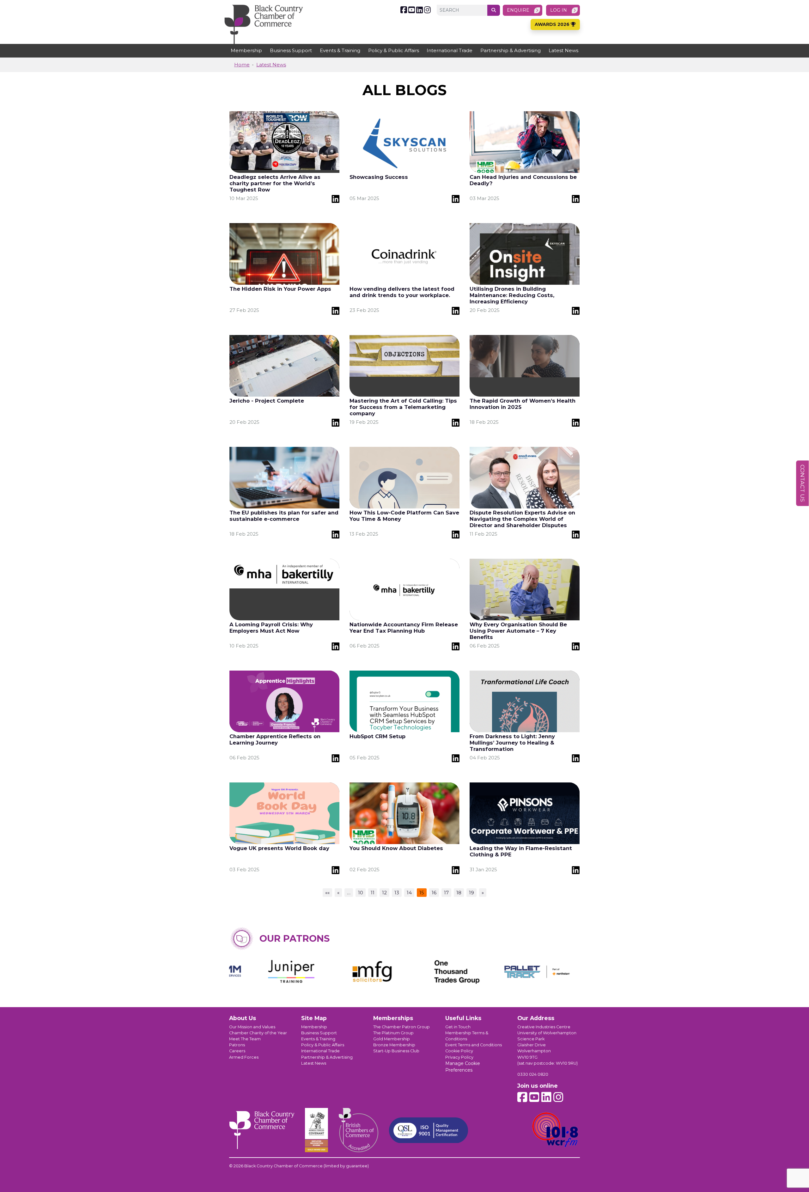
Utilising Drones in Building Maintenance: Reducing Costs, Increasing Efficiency (512, 295)
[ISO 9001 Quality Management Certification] (428, 1130)
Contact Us (802, 483)
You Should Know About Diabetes (396, 848)
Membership (246, 50)
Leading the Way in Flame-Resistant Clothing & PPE (521, 851)
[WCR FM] (555, 1130)
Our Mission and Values (252, 1027)
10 (360, 893)
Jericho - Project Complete (266, 401)
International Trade (449, 50)
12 (384, 893)
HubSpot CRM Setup (377, 736)
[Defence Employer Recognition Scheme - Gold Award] (316, 1130)
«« (327, 893)
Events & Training (340, 50)
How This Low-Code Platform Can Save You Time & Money (404, 515)
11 (372, 893)
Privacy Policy (459, 1057)
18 (458, 893)
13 (396, 893)
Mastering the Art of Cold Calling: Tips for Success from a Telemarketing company (403, 407)
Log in (558, 10)
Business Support (291, 50)
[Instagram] (427, 10)
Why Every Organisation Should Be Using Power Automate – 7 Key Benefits (518, 630)
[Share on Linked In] (335, 199)
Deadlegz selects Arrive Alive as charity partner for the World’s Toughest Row (274, 183)
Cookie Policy (459, 1051)
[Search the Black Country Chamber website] (493, 10)
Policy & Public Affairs (393, 50)
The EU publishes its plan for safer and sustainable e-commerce (283, 515)
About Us (242, 1018)
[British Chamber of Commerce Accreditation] (358, 1130)
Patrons (237, 1045)
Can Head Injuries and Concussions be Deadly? (523, 180)
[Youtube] (411, 10)
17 (446, 893)
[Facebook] (403, 10)
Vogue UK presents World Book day (279, 848)
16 (434, 893)
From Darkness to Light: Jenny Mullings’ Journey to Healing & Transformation (512, 742)
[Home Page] (263, 24)
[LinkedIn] (419, 10)
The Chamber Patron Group (401, 1027)
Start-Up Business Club (396, 1051)
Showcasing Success (379, 177)
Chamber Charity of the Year (258, 1033)
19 (471, 893)
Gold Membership (391, 1039)
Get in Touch (458, 1027)
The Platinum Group (393, 1033)
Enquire (518, 10)
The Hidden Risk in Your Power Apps (280, 289)
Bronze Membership (394, 1045)
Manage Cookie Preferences (462, 1067)
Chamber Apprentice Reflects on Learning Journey (274, 739)
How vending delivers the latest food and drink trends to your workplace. (402, 292)
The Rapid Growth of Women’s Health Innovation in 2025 (522, 404)
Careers (237, 1051)
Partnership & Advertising (510, 50)
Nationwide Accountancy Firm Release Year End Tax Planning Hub (404, 627)
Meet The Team (245, 1039)
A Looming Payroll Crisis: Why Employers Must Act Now (271, 627)
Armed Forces (244, 1057)
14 (409, 893)
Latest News (563, 50)
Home (242, 65)
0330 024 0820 (532, 1074)
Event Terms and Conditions (473, 1045)
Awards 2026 (553, 24)
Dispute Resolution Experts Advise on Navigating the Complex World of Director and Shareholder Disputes (522, 518)
